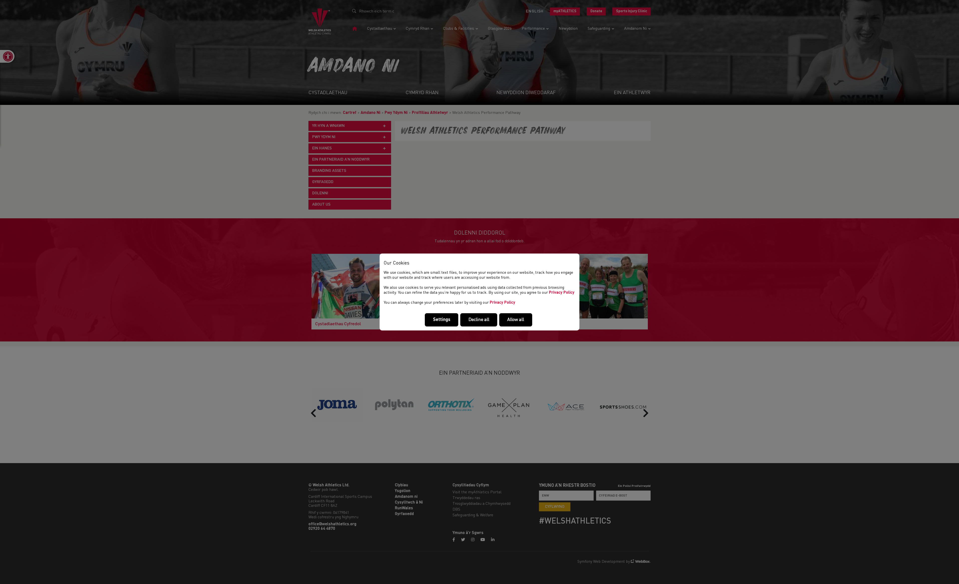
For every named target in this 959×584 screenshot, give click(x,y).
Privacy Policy (561, 293)
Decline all (479, 319)
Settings (441, 319)
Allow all (515, 319)
